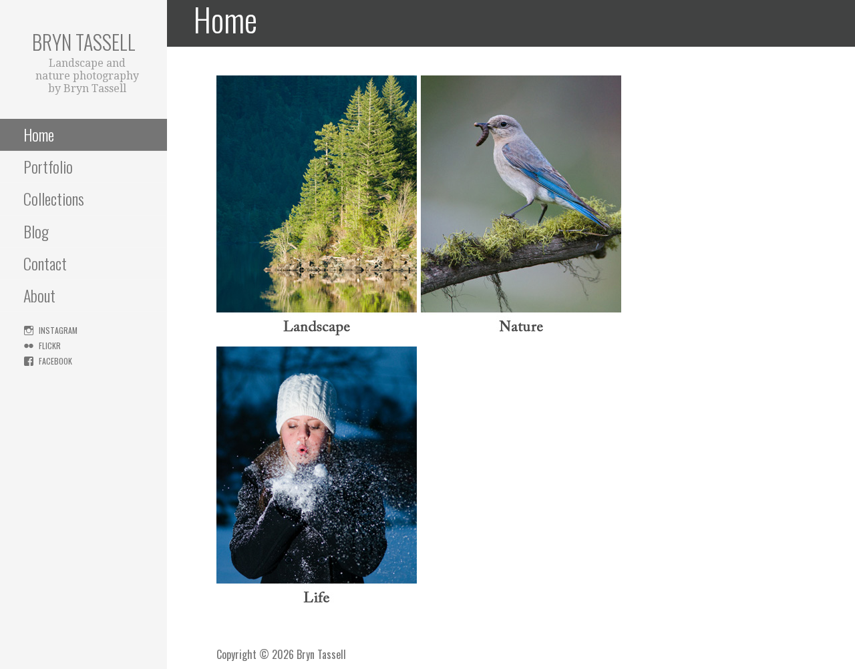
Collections (53, 198)
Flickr (50, 345)
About (39, 295)
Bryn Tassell (84, 42)
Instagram (58, 330)
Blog (36, 231)
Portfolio (48, 166)
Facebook (55, 361)
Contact (45, 263)
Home (38, 134)
